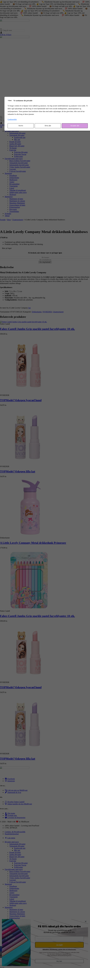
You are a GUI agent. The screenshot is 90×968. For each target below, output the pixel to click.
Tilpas (20, 126)
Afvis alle (48, 126)
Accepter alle (74, 126)
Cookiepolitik (12, 119)
